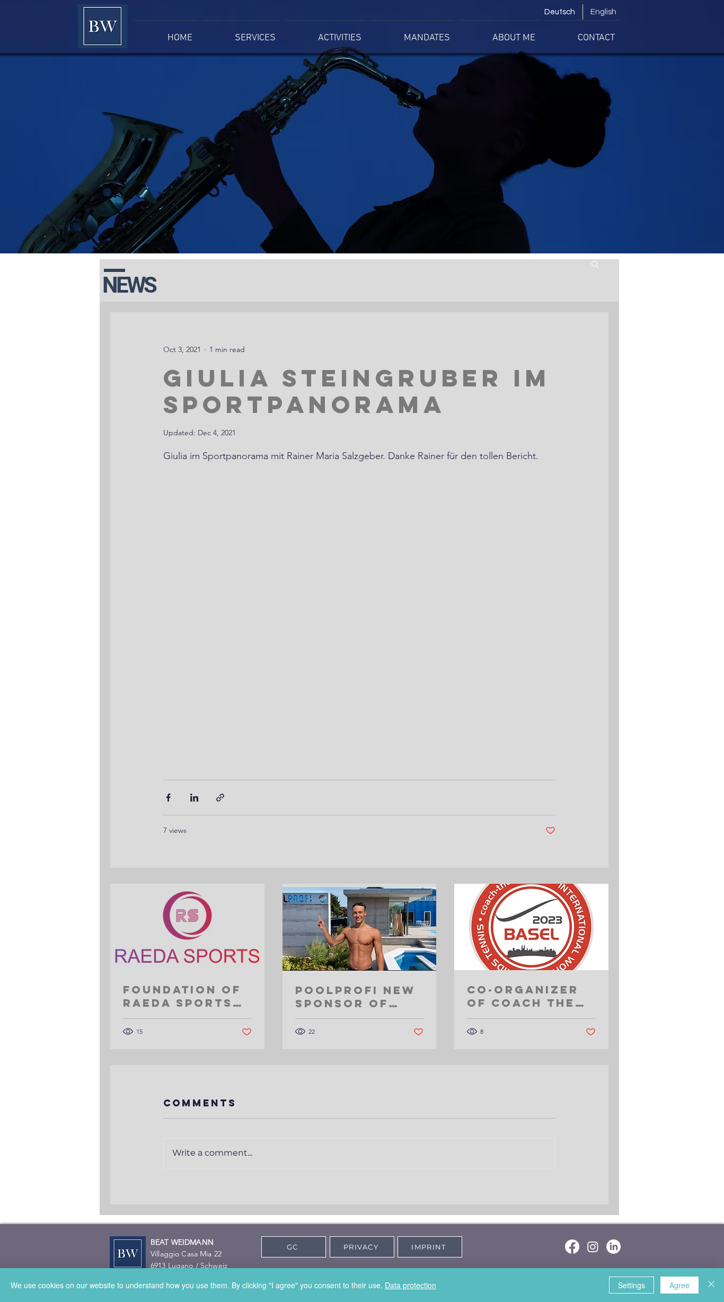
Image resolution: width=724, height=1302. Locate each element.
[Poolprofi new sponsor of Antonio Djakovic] (359, 927)
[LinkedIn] (613, 1246)
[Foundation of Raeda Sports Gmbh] (187, 927)
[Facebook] (572, 1246)
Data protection (410, 1285)
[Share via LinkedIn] (194, 798)
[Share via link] (220, 798)
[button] (595, 263)
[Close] (711, 1285)
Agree (679, 1285)
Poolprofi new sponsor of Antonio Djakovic (355, 996)
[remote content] (359, 609)
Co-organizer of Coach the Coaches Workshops (523, 996)
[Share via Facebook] (168, 798)
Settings (631, 1285)
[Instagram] (593, 1246)
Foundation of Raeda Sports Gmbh (182, 996)
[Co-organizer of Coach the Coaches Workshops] (531, 927)
